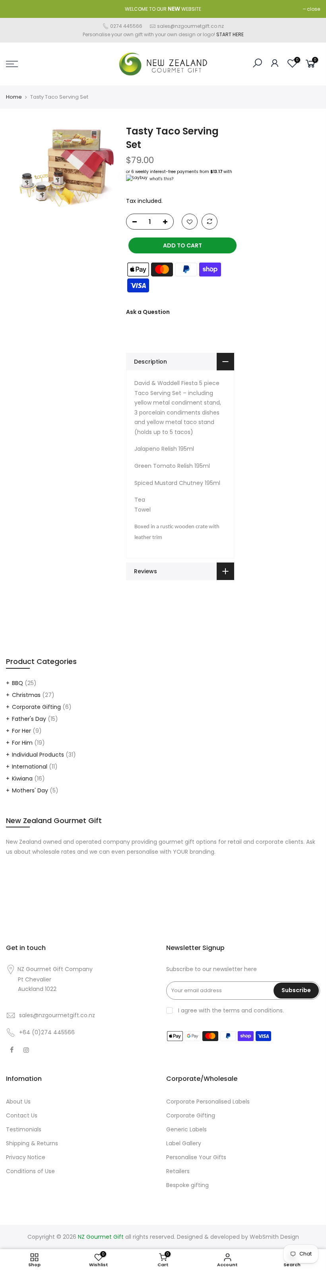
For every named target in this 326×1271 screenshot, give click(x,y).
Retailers (178, 1171)
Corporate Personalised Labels (208, 1102)
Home (14, 97)
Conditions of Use (30, 1171)
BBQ (17, 683)
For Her (21, 731)
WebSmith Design (274, 1237)
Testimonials (23, 1129)
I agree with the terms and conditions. (230, 1010)
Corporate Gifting (36, 707)
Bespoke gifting (187, 1185)
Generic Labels (186, 1129)
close (313, 9)
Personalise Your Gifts (196, 1157)
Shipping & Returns (32, 1143)
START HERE (230, 34)
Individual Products (38, 755)
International (29, 767)
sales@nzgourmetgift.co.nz (190, 26)
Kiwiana (22, 778)
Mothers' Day (30, 790)
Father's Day (29, 719)
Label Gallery (183, 1143)
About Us (18, 1102)
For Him (22, 743)
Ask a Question (148, 312)
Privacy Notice (25, 1157)
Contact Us (21, 1115)
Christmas (26, 695)
